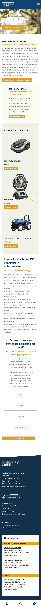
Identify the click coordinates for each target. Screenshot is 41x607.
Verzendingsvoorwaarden (10, 525)
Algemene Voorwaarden (10, 528)
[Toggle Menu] (38, 3)
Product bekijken (11, 168)
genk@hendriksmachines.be (15, 514)
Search (20, 604)
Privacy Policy (6, 522)
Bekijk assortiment (13, 27)
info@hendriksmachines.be (15, 486)
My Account (7, 604)
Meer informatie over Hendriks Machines (17, 80)
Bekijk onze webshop (17, 116)
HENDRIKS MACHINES (13, 497)
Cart (31, 602)
